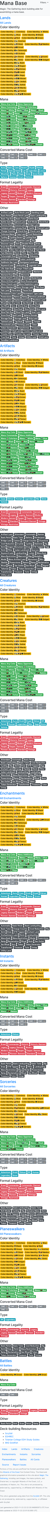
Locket (31, 553)
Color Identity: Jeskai (13, 81)
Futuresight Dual (8, 256)
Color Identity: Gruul (12, 47)
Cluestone (43, 540)
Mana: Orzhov (9, 123)
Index (4, 1449)
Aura (3, 167)
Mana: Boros (26, 123)
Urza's (21, 177)
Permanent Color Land (11, 293)
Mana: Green (21, 113)
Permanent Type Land (33, 293)
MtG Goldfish (11, 1442)
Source (5, 1464)
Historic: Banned (17, 190)
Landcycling (21, 265)
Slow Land (40, 309)
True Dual (5, 337)
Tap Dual (18, 321)
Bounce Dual (6, 225)
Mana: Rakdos (25, 116)
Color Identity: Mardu (13, 88)
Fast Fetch (40, 250)
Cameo (17, 540)
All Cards (35, 1459)
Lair (24, 171)
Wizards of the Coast (11, 1472)
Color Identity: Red (10, 38)
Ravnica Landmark (37, 296)
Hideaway (33, 256)
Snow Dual (5, 315)
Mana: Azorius (38, 113)
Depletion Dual (7, 240)
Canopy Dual (20, 228)
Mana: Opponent (25, 104)
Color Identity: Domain (16, 94)
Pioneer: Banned (8, 199)
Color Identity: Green (32, 38)
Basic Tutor (21, 219)
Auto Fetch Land (22, 212)
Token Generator (8, 328)
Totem (39, 569)
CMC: (3, 154)
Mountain (5, 174)
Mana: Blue (22, 110)
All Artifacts (7, 350)
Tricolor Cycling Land (32, 331)
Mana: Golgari (9, 129)
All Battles (6, 1365)
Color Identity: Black (33, 35)
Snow (27, 174)
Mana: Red (6, 113)
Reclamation (6, 300)
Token (34, 325)
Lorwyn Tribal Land (24, 268)
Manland (37, 272)
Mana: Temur (9, 144)
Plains (14, 174)
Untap (21, 337)
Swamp (12, 177)
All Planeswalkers (11, 1233)
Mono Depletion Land (28, 284)
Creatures (8, 580)
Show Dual (34, 306)
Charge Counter (8, 231)
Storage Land (20, 318)
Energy (4, 250)
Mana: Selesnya (27, 119)
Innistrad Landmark (9, 259)
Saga (21, 174)
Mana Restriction (8, 272)
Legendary (33, 171)
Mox (42, 559)
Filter (24, 253)
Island (18, 171)
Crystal (20, 544)
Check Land (35, 231)
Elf (43, 721)
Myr (37, 499)
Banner (41, 534)
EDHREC (9, 1436)
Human (19, 499)
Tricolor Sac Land (22, 334)
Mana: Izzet (8, 126)
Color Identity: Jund (12, 72)
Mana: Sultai (9, 141)
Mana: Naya (27, 135)
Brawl (3, 187)
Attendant (19, 534)
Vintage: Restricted (9, 202)
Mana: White (7, 110)
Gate (11, 171)
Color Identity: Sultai (13, 85)
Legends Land (34, 265)
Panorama (15, 290)
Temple (37, 321)
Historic (4, 190)
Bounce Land (20, 225)
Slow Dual (17, 309)
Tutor (13, 337)
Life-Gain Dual (7, 268)
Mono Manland (7, 287)
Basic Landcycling (38, 215)
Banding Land (37, 212)
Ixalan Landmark (27, 259)
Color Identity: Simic (12, 60)
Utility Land (31, 337)
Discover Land (7, 243)
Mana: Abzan (9, 138)
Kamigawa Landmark (29, 262)
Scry (14, 306)
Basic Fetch (6, 215)
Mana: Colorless (28, 107)
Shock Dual (23, 306)
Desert (24, 167)
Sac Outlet (19, 565)
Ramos (17, 296)
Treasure (36, 328)
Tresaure (5, 331)
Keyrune (35, 550)
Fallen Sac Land (16, 250)
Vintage (31, 199)
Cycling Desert (16, 237)
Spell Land (16, 315)
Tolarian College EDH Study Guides (22, 1439)
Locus (42, 171)
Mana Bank (41, 553)
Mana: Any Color (8, 104)
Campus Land (7, 228)
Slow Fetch (29, 309)
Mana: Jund (9, 135)
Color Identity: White (37, 32)
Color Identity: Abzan (13, 78)
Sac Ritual (5, 306)
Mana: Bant (27, 129)
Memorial (25, 275)
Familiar (27, 769)
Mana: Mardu (28, 141)
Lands (5, 18)
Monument (33, 559)
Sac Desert (27, 303)
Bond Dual (43, 222)
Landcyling (35, 772)
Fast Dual (29, 250)
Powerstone (6, 296)
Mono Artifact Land (9, 281)
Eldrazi (40, 167)
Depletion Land (23, 240)
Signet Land (6, 309)
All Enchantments (10, 798)
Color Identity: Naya (12, 75)
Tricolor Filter (7, 334)
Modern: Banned (33, 193)
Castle (31, 228)
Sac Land (38, 303)
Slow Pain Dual (7, 312)
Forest (4, 171)
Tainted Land (6, 321)
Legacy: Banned (8, 193)
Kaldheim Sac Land (9, 262)
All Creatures (8, 585)
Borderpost (39, 537)
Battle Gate (6, 222)
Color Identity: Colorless (13, 32)
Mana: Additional (27, 435)
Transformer (24, 328)
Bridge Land (33, 225)
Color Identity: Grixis (13, 69)
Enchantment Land (33, 247)
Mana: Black (37, 110)
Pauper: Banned (16, 196)
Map (17, 275)
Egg (47, 547)
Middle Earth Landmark (11, 278)
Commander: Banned (30, 187)
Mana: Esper (9, 132)
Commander (13, 187)
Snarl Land (36, 312)
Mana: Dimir (8, 116)
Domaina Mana (32, 1211)
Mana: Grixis (28, 132)
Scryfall (8, 1433)
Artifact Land (7, 212)
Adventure (6, 721)
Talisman (5, 569)
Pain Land (5, 290)
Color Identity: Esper (13, 66)
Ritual (3, 303)
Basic (9, 167)
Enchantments (12, 793)
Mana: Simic (24, 126)
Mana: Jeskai (29, 138)
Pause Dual (27, 290)
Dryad (31, 167)
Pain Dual (40, 287)
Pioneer (29, 196)
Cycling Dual (30, 237)
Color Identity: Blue (10, 35)
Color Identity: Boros (12, 56)
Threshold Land (8, 325)
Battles (6, 1361)
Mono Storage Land (24, 287)
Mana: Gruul (8, 119)
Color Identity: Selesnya (13, 50)
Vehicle (29, 177)
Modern (20, 193)
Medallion (38, 556)
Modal (26, 278)
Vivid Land (43, 337)
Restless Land (39, 300)
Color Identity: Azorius (13, 41)
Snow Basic (38, 174)
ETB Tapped (17, 247)
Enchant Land (7, 769)
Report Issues (19, 1464)
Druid (21, 721)
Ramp (24, 296)
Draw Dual (5, 247)
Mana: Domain (31, 144)
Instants (7, 956)
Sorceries (8, 1081)
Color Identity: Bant (12, 63)
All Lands (5, 22)
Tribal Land (16, 331)
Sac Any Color (14, 303)
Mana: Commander (9, 107)
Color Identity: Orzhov (13, 53)
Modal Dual (36, 278)
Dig (33, 240)
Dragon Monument (15, 547)
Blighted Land (19, 222)
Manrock (22, 556)
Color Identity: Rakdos (37, 44)
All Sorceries (8, 1086)
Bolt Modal (32, 222)
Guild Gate (22, 256)
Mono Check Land (9, 284)
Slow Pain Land (22, 312)
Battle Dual (33, 219)
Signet (46, 565)
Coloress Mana (7, 234)
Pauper (4, 196)
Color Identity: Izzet (37, 56)
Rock (10, 565)
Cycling (4, 237)
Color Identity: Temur (13, 91)
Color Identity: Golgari (37, 60)
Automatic (31, 534)
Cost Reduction (35, 234)
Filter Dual (33, 253)
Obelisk (4, 562)
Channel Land (42, 228)
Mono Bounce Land (28, 281)
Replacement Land (22, 300)
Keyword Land (7, 265)
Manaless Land (24, 272)
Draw (38, 243)
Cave (16, 167)
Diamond (38, 544)
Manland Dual (7, 275)
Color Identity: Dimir (12, 44)
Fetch (17, 253)
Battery (29, 537)
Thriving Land (23, 325)
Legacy (30, 190)
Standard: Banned (28, 521)
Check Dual (22, 231)
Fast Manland (7, 253)
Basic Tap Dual (7, 219)
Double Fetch (28, 243)
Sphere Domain (30, 315)
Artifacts (7, 346)
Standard (22, 199)
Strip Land (33, 318)
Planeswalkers (12, 1229)
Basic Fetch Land (20, 215)
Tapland (28, 321)
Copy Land (21, 234)
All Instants (6, 961)
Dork (18, 243)
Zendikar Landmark (9, 340)
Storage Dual (6, 318)
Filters (43, 2)
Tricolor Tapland (40, 334)
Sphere (4, 177)
